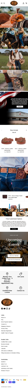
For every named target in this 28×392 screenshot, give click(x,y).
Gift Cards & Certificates (7, 350)
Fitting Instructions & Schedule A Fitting (10, 353)
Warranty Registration (6, 330)
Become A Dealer (5, 344)
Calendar (3, 348)
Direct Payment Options (6, 322)
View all (14, 132)
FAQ (2, 319)
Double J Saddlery (7, 386)
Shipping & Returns (5, 326)
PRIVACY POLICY (5, 370)
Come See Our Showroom (14, 259)
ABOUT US (4, 364)
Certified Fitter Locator (6, 341)
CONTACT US (4, 366)
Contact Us (3, 324)
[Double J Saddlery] (14, 3)
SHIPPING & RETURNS (7, 368)
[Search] (5, 3)
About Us (3, 317)
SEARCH (3, 361)
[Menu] (1, 3)
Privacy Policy (4, 328)
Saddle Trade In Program (7, 333)
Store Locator (4, 346)
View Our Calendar (14, 255)
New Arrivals (14, 130)
